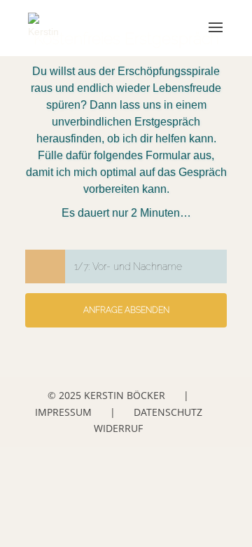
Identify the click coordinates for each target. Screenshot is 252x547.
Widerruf (118, 428)
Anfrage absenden (126, 310)
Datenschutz (168, 412)
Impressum (63, 412)
